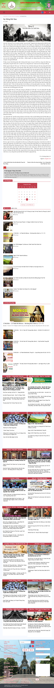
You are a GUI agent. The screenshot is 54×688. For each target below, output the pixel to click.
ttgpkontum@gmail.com (9, 657)
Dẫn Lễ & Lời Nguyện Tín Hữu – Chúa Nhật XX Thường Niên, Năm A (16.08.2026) (13, 535)
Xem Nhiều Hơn (30, 204)
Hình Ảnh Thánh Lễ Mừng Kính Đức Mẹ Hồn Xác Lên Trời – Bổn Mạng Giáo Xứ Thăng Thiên (13, 469)
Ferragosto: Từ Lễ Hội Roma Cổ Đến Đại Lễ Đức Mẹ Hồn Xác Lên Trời (38, 555)
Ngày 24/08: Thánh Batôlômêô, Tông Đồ (37, 430)
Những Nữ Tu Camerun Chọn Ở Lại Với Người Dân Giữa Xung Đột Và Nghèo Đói (14, 433)
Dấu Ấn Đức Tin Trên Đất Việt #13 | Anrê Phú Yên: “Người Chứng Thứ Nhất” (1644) (39, 559)
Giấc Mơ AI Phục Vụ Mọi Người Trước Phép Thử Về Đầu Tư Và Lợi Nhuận (39, 401)
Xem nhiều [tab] (14, 208)
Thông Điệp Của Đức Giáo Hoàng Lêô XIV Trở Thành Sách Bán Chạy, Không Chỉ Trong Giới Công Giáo (39, 596)
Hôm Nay (23, 204)
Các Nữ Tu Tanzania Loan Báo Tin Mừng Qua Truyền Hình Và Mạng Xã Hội (14, 424)
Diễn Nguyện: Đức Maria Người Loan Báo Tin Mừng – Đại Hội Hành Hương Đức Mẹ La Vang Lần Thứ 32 (14, 596)
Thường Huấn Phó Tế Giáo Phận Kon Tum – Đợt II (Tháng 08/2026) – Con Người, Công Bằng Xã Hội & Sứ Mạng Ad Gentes (14, 388)
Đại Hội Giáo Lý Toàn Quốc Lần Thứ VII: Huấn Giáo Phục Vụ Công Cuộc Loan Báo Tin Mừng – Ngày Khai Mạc (39, 462)
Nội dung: (38, 663)
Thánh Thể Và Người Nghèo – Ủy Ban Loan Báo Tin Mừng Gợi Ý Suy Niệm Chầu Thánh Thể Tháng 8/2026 (14, 574)
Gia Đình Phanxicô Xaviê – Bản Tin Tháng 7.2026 (14, 395)
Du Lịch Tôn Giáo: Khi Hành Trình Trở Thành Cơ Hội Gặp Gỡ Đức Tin (28, 266)
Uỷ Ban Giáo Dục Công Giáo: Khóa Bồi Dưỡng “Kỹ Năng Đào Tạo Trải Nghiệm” (39, 631)
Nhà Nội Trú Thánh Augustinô (9, 427)
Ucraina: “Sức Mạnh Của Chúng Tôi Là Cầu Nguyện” (24, 289)
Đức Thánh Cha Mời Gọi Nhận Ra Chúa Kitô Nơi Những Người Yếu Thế (29, 278)
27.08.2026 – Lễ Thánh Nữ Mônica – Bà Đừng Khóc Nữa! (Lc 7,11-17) (29, 233)
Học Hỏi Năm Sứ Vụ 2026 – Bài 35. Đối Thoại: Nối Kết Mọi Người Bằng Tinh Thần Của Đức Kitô (39, 388)
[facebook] (42, 12)
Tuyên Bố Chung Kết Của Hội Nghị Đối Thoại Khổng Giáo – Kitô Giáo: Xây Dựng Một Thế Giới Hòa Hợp (14, 561)
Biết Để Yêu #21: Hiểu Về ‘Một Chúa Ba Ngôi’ (38, 532)
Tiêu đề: (37, 657)
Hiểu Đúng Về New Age (33, 529)
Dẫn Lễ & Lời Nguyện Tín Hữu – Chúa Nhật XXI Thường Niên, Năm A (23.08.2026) (13, 522)
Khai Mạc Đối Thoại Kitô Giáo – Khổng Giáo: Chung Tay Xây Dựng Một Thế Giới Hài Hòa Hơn (14, 566)
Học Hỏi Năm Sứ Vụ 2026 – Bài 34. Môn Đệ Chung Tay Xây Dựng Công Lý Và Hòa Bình (39, 397)
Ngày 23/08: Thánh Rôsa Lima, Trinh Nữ (37, 433)
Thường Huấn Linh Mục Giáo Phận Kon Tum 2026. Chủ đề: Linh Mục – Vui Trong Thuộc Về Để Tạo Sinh (14, 399)
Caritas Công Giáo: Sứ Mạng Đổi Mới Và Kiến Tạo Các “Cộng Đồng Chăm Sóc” (14, 495)
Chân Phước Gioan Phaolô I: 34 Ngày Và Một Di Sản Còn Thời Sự (28, 222)
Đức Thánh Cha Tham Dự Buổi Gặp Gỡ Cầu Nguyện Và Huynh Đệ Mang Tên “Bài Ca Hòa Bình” (14, 624)
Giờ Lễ (31, 650)
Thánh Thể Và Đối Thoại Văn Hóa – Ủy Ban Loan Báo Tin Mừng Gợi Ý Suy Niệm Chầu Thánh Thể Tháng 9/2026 (13, 556)
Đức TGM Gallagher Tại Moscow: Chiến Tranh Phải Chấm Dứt (27, 244)
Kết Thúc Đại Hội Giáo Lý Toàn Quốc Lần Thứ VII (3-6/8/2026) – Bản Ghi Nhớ (39, 466)
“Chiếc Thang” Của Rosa (8, 430)
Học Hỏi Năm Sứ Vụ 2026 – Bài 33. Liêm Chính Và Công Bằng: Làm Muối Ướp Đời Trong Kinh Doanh (39, 405)
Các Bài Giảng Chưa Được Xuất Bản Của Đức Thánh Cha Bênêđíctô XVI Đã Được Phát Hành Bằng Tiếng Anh (38, 602)
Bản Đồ (25, 650)
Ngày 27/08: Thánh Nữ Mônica (20, 255)
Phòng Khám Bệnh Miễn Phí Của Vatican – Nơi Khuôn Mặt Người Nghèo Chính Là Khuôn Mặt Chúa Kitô (13, 500)
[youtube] (45, 12)
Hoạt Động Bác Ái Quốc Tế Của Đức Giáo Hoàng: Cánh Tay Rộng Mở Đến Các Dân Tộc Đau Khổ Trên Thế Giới (14, 490)
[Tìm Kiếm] (50, 12)
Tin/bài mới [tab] (7, 208)
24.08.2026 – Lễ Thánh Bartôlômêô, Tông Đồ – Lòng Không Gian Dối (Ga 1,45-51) (31, 352)
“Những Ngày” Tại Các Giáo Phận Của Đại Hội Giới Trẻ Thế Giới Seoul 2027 (39, 489)
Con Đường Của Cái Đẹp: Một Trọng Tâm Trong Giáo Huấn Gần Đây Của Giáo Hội (13, 620)
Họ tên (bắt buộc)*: (40, 647)
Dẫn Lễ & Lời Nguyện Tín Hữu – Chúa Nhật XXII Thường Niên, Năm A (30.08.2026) (14, 518)
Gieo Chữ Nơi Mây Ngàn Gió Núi (10, 437)
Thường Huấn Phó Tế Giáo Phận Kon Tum (12, 403)
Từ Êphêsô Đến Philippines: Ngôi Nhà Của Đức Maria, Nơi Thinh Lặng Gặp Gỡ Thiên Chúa (38, 563)
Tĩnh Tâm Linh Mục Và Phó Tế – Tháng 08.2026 (13, 392)
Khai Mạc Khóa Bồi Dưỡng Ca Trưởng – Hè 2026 (14, 628)
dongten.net (47, 158)
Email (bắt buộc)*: (40, 652)
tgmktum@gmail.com (12, 652)
